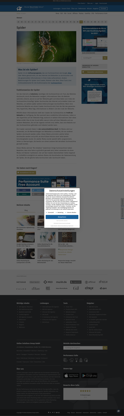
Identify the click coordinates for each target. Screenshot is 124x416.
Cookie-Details (54, 225)
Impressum (70, 225)
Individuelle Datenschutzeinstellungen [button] (62, 223)
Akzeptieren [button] (62, 217)
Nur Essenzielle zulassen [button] (62, 220)
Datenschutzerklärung (63, 225)
